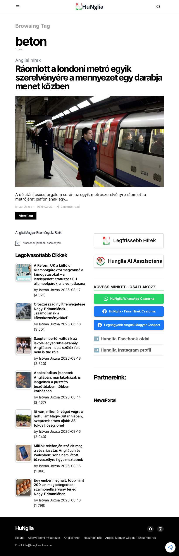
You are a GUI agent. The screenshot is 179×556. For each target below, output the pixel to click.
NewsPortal (105, 400)
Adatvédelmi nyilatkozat (44, 537)
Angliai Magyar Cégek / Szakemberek (130, 537)
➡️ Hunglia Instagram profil (122, 350)
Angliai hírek (28, 60)
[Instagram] (160, 529)
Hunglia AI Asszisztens (135, 261)
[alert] (50, 243)
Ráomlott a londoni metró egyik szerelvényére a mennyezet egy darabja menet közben (88, 77)
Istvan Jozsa (23, 206)
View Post (26, 216)
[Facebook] (150, 529)
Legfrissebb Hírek (134, 240)
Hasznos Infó (93, 537)
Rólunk (19, 537)
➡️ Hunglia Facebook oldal (122, 338)
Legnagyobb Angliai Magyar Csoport (132, 325)
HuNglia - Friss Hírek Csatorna (132, 311)
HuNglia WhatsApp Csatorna (132, 298)
